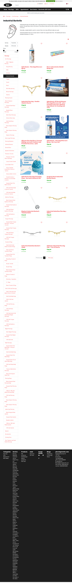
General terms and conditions (15, 493)
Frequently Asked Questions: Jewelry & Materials (15, 566)
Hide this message (50, 1)
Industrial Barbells (24, 16)
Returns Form (16, 475)
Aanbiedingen (24, 456)
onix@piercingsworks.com (63, 463)
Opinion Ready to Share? (15, 522)
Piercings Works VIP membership (15, 469)
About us (15, 466)
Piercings (11, 9)
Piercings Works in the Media (15, 518)
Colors (14, 484)
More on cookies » (59, 1)
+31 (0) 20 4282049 (61, 459)
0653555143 (40, 3)
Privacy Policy (16, 496)
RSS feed (23, 461)
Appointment (24, 9)
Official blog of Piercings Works (49, 455)
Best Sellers (33, 9)
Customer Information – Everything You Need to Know (16, 534)
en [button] (68, 3)
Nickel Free (15, 490)
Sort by (6, 42)
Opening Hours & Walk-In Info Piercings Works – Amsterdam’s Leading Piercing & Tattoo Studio (16, 504)
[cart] (68, 9)
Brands (6, 46)
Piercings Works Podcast (15, 478)
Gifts (17, 9)
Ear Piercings (15, 16)
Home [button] (5, 9)
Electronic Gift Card (44, 9)
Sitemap (15, 514)
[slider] (3, 50)
